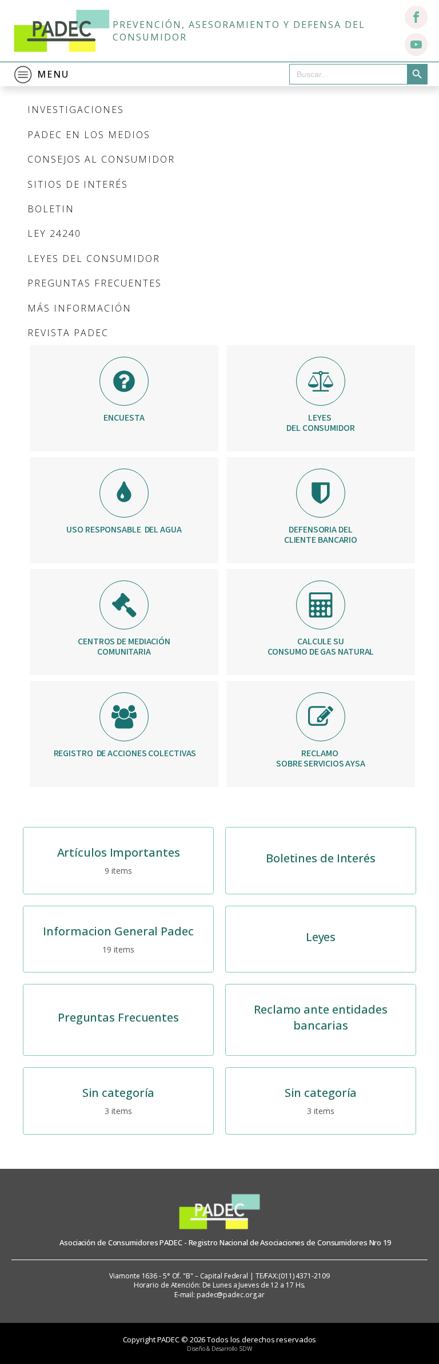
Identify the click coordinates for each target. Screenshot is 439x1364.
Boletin (50, 209)
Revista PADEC (68, 332)
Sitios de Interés (77, 184)
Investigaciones (75, 109)
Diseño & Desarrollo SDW (219, 1349)
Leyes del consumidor (93, 258)
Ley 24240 (54, 233)
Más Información (79, 308)
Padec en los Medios (88, 134)
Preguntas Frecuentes (94, 283)
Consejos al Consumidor (101, 159)
